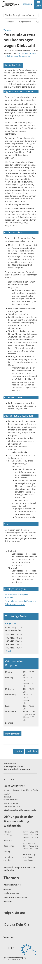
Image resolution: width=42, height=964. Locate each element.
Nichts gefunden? (12, 733)
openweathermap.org (17, 958)
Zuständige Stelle (13, 65)
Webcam (8, 901)
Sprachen (27, 4)
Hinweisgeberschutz (13, 766)
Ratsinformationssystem (16, 897)
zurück (19, 751)
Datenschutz (10, 763)
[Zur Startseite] (9, 4)
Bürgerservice (25, 21)
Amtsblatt (8, 889)
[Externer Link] (6, 918)
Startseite (9, 21)
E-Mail (8, 651)
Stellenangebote (11, 893)
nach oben (32, 751)
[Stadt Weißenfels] (21, 797)
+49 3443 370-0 (11, 803)
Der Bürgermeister (12, 885)
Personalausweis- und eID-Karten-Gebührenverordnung (20, 602)
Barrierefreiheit (11, 769)
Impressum (25, 769)
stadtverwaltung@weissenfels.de (20, 810)
